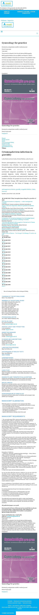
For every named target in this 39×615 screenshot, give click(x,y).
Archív (3, 141)
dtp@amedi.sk (9, 329)
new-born (4, 191)
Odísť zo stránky (7, 12)
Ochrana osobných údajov (14, 603)
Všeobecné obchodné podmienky (22, 601)
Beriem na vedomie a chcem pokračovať (26, 12)
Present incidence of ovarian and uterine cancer (14, 229)
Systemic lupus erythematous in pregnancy (13, 209)
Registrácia (10, 20)
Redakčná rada (6, 143)
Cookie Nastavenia (8, 613)
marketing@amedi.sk (11, 336)
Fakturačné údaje (26, 603)
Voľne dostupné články (8, 142)
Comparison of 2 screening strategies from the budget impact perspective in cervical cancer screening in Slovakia (18, 218)
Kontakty (10, 601)
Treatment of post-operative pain (10, 226)
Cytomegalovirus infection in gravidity (11, 213)
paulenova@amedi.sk (11, 324)
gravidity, (18, 189)
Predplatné (4, 133)
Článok (3, 138)
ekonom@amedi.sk (11, 344)
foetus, (34, 189)
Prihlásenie (4, 20)
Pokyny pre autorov (7, 145)
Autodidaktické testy (7, 146)
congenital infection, (26, 189)
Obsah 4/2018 (5, 139)
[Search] (37, 33)
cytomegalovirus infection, (9, 189)
